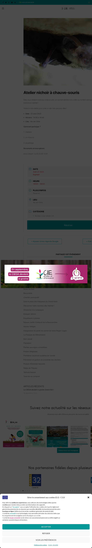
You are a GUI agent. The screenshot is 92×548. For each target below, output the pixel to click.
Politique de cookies (40, 545)
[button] (88, 497)
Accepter (46, 527)
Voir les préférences (46, 540)
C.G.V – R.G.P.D (53, 545)
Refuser (46, 533)
